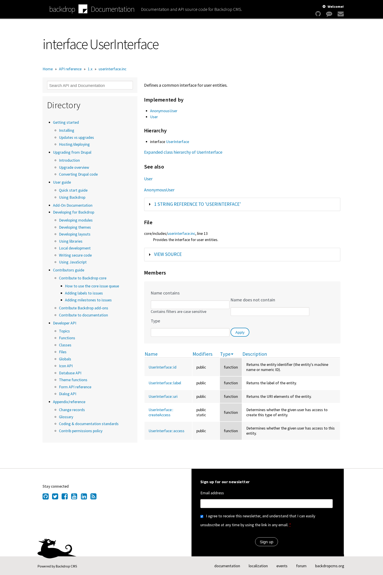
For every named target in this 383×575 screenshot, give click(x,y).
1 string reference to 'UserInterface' (197, 204)
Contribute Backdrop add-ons (83, 307)
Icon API (66, 365)
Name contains (165, 293)
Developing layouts (74, 234)
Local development (75, 248)
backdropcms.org (329, 565)
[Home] (82, 9)
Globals (65, 358)
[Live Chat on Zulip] (329, 14)
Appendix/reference (69, 401)
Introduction (69, 160)
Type (155, 321)
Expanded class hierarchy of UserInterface (183, 152)
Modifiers (203, 354)
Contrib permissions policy (80, 430)
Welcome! (336, 6)
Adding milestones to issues (88, 299)
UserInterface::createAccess (161, 412)
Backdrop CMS (66, 566)
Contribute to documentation (83, 315)
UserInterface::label (165, 382)
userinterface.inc (112, 68)
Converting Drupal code (78, 174)
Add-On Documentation (72, 205)
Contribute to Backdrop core (82, 278)
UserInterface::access (166, 430)
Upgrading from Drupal (72, 152)
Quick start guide (73, 190)
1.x (90, 68)
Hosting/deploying (74, 144)
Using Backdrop (72, 197)
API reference (70, 68)
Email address (212, 492)
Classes (65, 344)
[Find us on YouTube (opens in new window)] (76, 497)
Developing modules (76, 220)
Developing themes (75, 227)
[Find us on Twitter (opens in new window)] (57, 497)
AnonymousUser (163, 110)
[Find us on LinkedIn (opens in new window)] (85, 497)
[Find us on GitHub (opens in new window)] (47, 497)
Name (151, 354)
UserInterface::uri (163, 396)
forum (301, 565)
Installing (66, 130)
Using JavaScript (73, 262)
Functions (67, 337)
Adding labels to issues (84, 293)
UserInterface (177, 141)
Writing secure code (75, 255)
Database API (70, 372)
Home (48, 68)
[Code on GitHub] (318, 14)
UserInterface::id (162, 367)
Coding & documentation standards (89, 423)
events (281, 565)
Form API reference (75, 386)
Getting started (66, 122)
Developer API (64, 323)
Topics (64, 331)
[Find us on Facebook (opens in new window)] (66, 497)
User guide (62, 182)
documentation (227, 565)
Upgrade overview (74, 167)
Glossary (66, 416)
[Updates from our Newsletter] (340, 14)
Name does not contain (253, 300)
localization (258, 565)
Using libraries (70, 241)
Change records (72, 409)
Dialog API (67, 393)
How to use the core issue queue (92, 285)
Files (62, 351)
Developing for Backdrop (73, 212)
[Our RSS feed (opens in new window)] (95, 497)
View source (168, 254)
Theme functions (73, 379)
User (154, 116)
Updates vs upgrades (76, 137)
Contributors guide (68, 270)
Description (254, 354)
